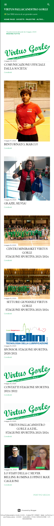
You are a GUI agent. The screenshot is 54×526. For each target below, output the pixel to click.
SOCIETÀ (20, 19)
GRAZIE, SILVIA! (15, 203)
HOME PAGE (9, 19)
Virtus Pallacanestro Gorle (26, 9)
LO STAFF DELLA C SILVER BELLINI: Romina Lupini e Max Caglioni (27, 477)
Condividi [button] (8, 72)
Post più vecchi (41, 495)
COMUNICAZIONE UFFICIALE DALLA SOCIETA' (24, 66)
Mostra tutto (13, 34)
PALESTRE (30, 19)
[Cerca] (48, 4)
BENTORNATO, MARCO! (21, 144)
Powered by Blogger (29, 510)
